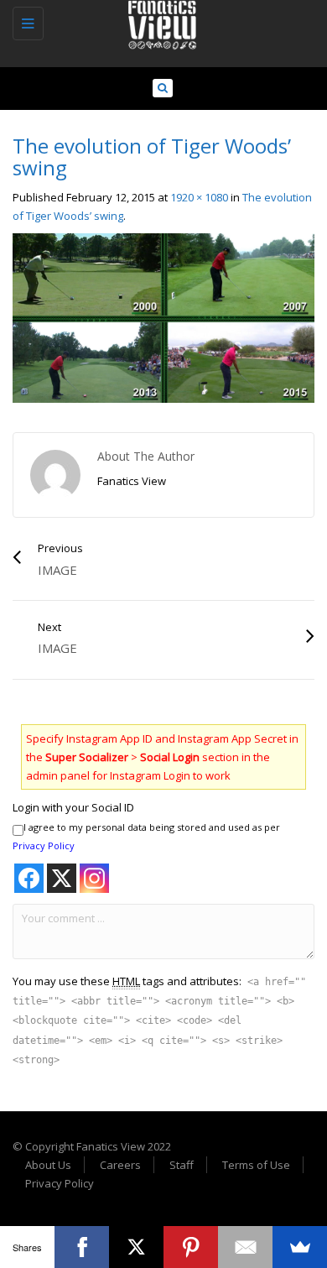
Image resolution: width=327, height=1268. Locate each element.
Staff (181, 1164)
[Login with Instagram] (94, 878)
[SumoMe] (299, 1247)
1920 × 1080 (199, 197)
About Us (48, 1164)
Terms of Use (256, 1164)
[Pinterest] (191, 1247)
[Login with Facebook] (29, 878)
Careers (120, 1164)
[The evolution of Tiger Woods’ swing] (163, 317)
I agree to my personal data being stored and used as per (146, 836)
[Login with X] (61, 878)
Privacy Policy (44, 845)
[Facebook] (81, 1247)
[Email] (245, 1247)
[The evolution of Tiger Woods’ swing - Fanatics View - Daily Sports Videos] (159, 21)
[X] (136, 1247)
